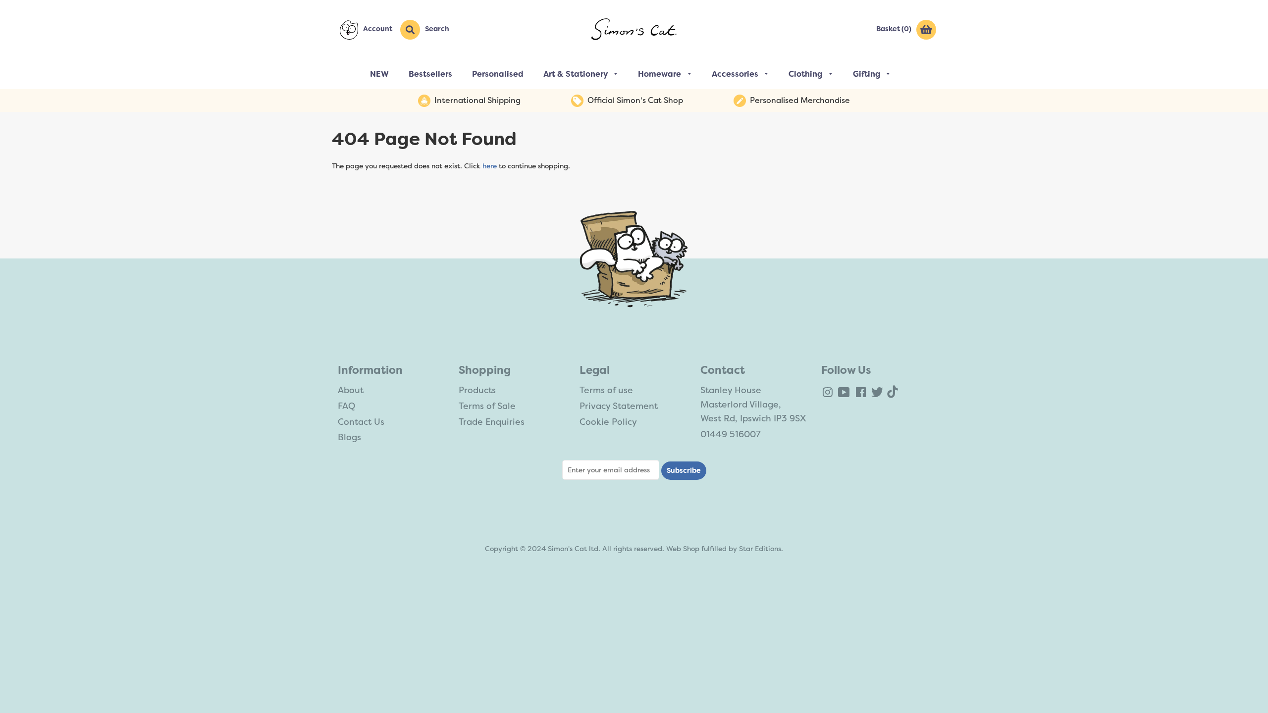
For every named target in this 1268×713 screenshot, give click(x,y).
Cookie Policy (608, 422)
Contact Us (361, 422)
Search (437, 28)
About (351, 390)
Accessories (736, 74)
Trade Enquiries (492, 422)
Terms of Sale (487, 406)
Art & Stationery (576, 74)
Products (477, 390)
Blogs (349, 437)
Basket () (893, 28)
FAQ (346, 406)
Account (377, 28)
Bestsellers (430, 74)
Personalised (498, 74)
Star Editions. (761, 548)
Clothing (806, 74)
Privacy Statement (619, 406)
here (489, 165)
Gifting (867, 74)
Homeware (660, 74)
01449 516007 (730, 434)
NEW (379, 74)
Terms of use (606, 390)
